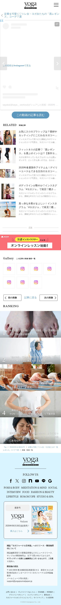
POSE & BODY (12, 488)
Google (50, 481)
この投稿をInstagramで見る (17, 65)
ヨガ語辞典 (49, 598)
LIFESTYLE (12, 497)
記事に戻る (30, 297)
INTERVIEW (14, 492)
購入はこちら (16, 531)
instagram (24, 481)
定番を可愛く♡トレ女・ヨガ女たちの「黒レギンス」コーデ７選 (31, 15)
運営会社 (47, 595)
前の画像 (12, 297)
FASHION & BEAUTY (42, 492)
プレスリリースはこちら (26, 592)
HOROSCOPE (27, 497)
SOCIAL (52, 488)
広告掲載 (41, 592)
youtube (37, 481)
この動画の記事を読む (30, 115)
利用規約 (50, 592)
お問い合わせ (10, 592)
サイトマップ (38, 598)
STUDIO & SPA (45, 497)
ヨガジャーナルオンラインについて (18, 598)
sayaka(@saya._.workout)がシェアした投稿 (24, 104)
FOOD (25, 492)
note (30, 481)
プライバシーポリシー (17, 595)
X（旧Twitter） (17, 481)
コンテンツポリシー (34, 595)
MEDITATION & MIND (34, 488)
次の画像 (48, 297)
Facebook (10, 481)
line (43, 481)
